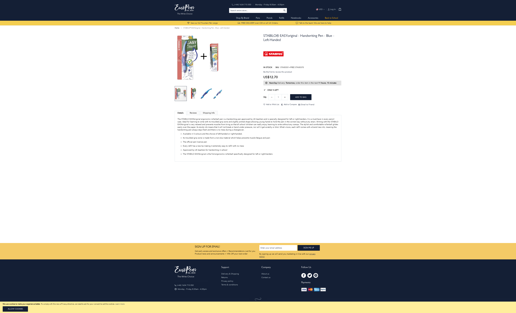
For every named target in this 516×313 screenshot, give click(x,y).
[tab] (180, 113)
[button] (180, 57)
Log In (333, 9)
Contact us (265, 277)
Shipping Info (209, 113)
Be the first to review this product (277, 72)
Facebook (303, 275)
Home (177, 28)
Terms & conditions (229, 285)
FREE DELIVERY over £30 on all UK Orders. (259, 23)
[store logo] (185, 9)
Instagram (315, 275)
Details (180, 113)
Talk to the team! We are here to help (315, 23)
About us (265, 274)
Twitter (309, 275)
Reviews (193, 113)
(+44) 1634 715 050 (242, 4)
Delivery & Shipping (230, 274)
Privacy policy (227, 281)
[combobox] (258, 10)
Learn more (119, 304)
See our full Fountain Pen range (204, 23)
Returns (224, 277)
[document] (258, 307)
